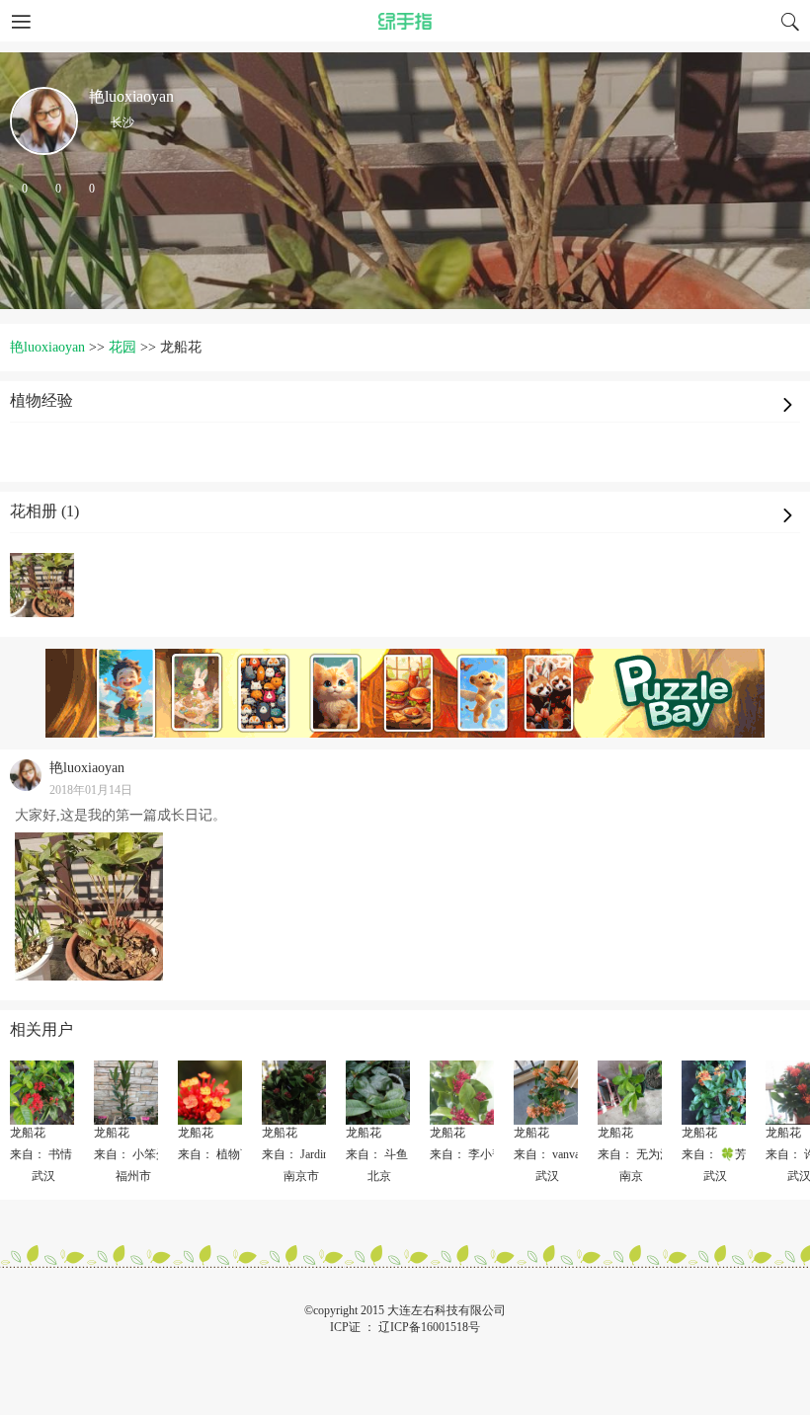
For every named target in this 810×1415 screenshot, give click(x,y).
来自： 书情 (41, 1154)
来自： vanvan (550, 1154)
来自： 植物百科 (221, 1154)
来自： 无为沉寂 (641, 1154)
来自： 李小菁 (467, 1154)
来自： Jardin (295, 1154)
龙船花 (27, 1133)
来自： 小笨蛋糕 (137, 1154)
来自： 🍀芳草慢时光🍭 (745, 1154)
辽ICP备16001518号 (429, 1327)
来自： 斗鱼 (377, 1154)
